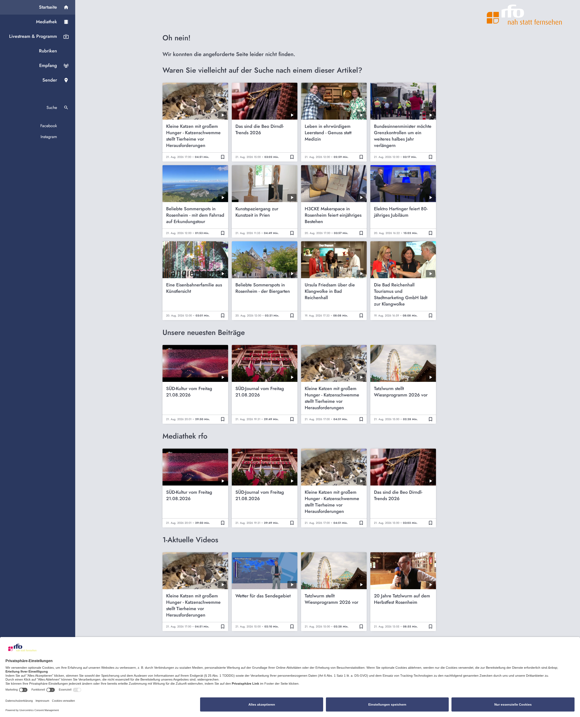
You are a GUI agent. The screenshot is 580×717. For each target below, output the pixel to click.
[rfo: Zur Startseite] (524, 15)
